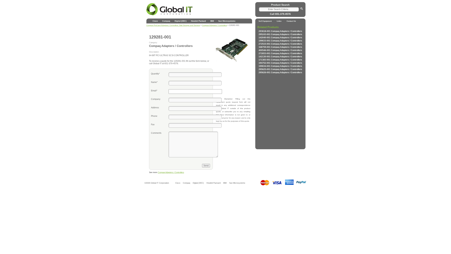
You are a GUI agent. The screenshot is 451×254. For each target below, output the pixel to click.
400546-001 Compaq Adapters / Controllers (280, 50)
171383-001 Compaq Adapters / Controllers (280, 60)
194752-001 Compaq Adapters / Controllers (280, 63)
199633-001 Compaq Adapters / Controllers (280, 41)
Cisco (155, 21)
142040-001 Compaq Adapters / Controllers (280, 38)
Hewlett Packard (198, 21)
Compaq (166, 21)
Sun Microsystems (226, 21)
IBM (212, 21)
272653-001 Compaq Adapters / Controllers (280, 53)
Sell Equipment (265, 21)
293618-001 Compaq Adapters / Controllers (280, 31)
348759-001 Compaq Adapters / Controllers (280, 47)
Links (279, 21)
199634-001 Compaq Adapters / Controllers (280, 66)
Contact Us (291, 21)
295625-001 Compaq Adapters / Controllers (280, 69)
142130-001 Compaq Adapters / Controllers (280, 57)
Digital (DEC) (181, 21)
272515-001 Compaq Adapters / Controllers (280, 44)
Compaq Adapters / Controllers (171, 172)
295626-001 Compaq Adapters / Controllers (280, 72)
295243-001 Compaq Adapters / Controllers (280, 34)
